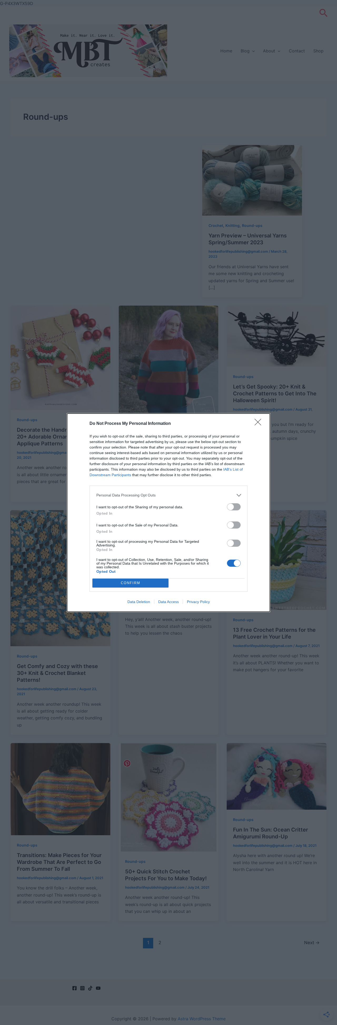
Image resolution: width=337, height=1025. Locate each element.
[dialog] (168, 513)
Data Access (168, 602)
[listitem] (168, 495)
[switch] (234, 506)
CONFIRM (130, 583)
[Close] (260, 424)
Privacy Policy (198, 602)
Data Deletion (138, 602)
